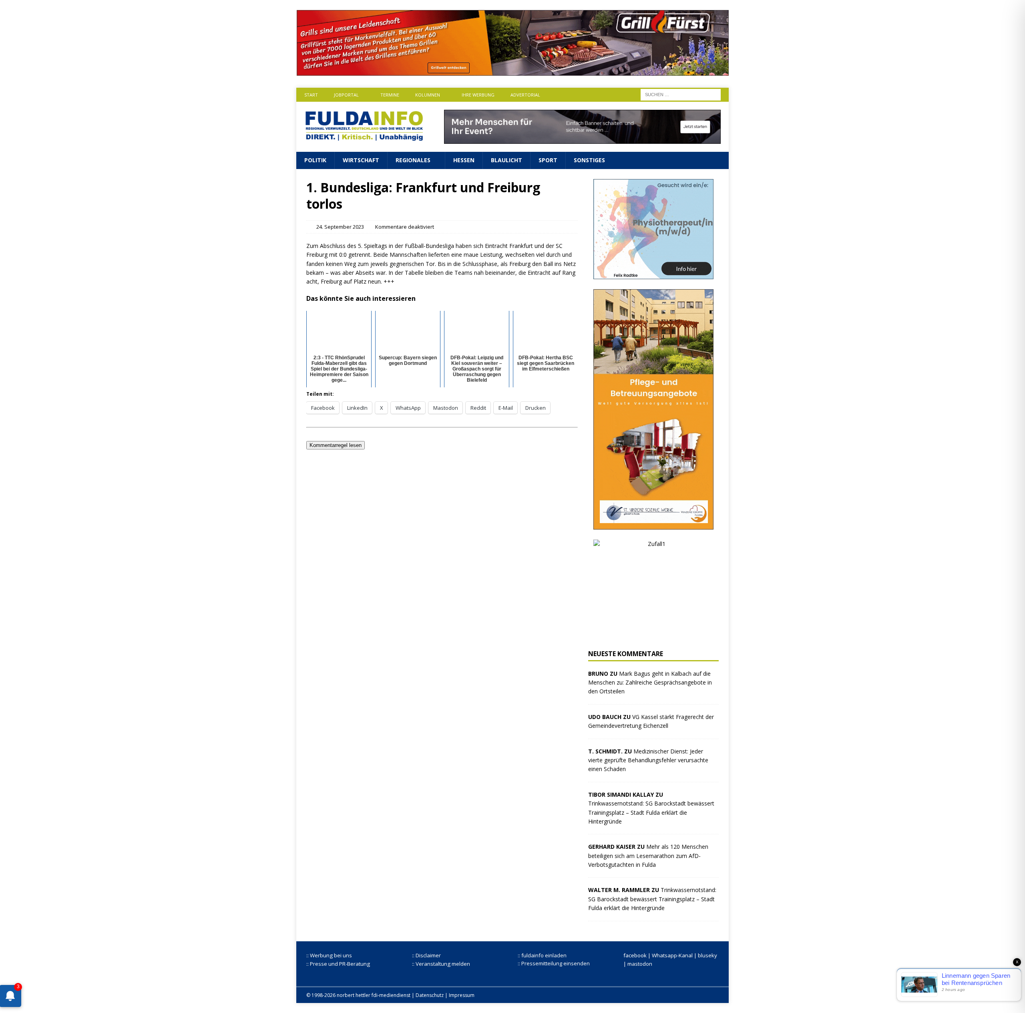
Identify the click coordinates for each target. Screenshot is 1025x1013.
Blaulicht (506, 160)
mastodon (639, 963)
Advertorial (525, 95)
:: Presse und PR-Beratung (338, 963)
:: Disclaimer (426, 955)
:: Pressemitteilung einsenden (554, 963)
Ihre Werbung (478, 95)
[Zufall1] (653, 634)
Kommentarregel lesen (336, 445)
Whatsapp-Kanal (672, 955)
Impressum (461, 995)
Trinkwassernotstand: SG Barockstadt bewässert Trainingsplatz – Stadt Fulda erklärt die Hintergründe (651, 812)
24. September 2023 (340, 226)
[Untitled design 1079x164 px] (513, 71)
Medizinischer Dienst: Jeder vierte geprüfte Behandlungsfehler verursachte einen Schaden (648, 760)
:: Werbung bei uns (329, 955)
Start (311, 95)
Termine (389, 95)
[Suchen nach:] (681, 94)
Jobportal (346, 95)
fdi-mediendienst (391, 995)
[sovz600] (653, 524)
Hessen (463, 160)
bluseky (707, 955)
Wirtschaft (361, 160)
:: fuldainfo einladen (542, 955)
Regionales (413, 160)
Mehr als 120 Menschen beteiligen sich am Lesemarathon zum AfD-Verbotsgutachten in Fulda (648, 855)
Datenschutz (430, 995)
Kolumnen (427, 95)
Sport (548, 160)
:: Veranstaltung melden (441, 963)
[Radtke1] (653, 274)
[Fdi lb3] (582, 139)
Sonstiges (589, 160)
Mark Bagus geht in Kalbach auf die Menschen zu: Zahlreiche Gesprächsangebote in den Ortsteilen (650, 682)
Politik (315, 160)
